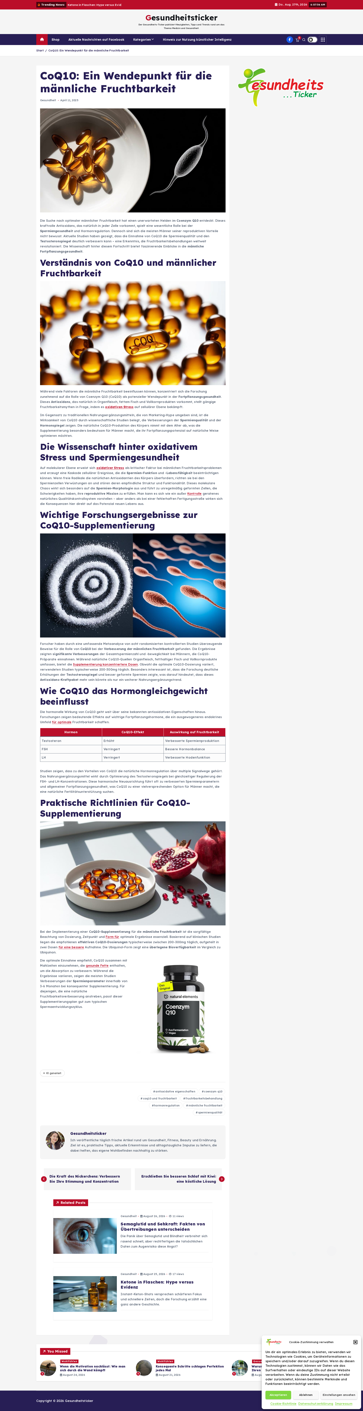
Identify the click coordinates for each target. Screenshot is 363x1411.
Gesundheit (48, 100)
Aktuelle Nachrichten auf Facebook (96, 39)
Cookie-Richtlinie (283, 1404)
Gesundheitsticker (88, 1133)
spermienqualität (210, 1112)
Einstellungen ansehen (339, 1395)
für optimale (61, 722)
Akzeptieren (278, 1395)
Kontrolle (194, 493)
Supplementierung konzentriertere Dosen (105, 664)
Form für (112, 937)
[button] (355, 1342)
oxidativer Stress (110, 468)
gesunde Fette (97, 965)
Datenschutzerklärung (315, 1404)
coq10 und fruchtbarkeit (160, 1098)
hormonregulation (167, 1105)
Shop (56, 39)
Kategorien (142, 39)
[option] (90, 1368)
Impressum (343, 1404)
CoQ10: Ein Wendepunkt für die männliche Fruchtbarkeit (88, 50)
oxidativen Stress (119, 407)
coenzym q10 (213, 1091)
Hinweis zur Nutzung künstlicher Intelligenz (197, 39)
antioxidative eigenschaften (175, 1091)
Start (40, 50)
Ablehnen (306, 1395)
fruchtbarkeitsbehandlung (203, 1098)
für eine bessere (71, 947)
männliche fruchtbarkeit (205, 1105)
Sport (165, 1361)
